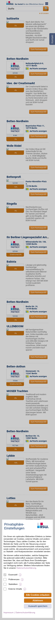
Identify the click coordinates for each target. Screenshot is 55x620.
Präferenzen (13, 579)
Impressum (9, 612)
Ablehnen (38, 600)
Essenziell (12, 575)
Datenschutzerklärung (26, 568)
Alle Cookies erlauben (38, 595)
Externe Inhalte (15, 589)
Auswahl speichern (37, 606)
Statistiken (13, 584)
